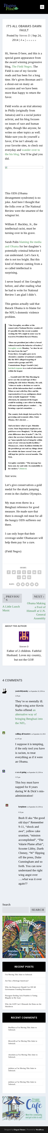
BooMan (11, 1028)
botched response (15, 368)
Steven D (24, 35)
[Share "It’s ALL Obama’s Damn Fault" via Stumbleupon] (19, 577)
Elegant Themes (19, 1130)
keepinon (22, 807)
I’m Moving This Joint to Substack (18, 975)
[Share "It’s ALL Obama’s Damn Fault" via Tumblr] (24, 572)
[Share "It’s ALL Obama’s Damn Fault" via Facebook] (8, 572)
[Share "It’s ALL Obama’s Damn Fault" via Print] (29, 577)
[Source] (23, 469)
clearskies (12, 1055)
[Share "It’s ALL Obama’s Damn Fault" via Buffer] (39, 572)
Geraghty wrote (15, 348)
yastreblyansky (21, 691)
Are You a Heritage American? (17, 981)
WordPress (40, 1130)
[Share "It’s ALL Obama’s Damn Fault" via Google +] (19, 572)
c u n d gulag (20, 772)
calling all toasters (23, 734)
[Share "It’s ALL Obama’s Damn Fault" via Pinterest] (29, 572)
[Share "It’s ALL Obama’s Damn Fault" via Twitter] (13, 572)
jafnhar (11, 1068)
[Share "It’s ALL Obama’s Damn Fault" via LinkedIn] (34, 572)
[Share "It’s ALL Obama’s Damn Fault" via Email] (24, 577)
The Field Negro (22, 66)
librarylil (11, 1041)
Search (6, 904)
